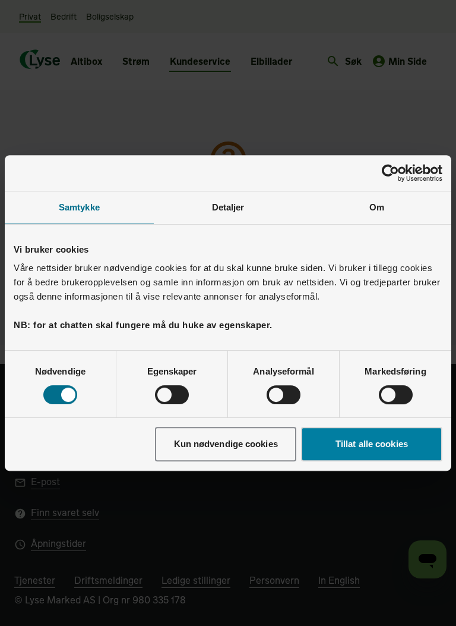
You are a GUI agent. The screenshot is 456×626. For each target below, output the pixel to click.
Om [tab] (376, 207)
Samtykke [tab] (79, 207)
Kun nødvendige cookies (226, 444)
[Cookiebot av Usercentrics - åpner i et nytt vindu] (390, 173)
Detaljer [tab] (228, 207)
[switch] (172, 394)
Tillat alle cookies (371, 444)
